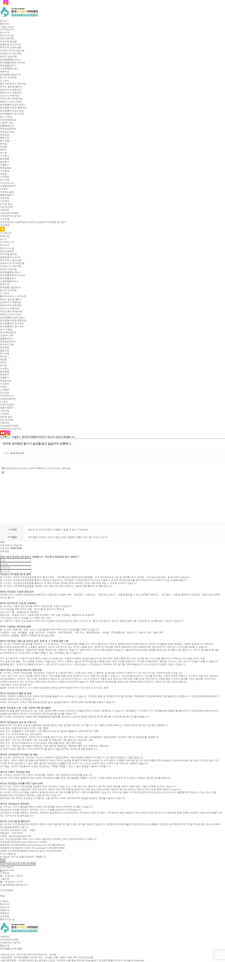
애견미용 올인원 (8, 41)
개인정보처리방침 (9, 213)
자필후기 (4, 164)
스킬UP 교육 (6, 122)
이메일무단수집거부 (10, 216)
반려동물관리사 (8, 65)
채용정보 (4, 913)
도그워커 (4, 80)
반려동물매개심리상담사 (12, 104)
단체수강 (4, 907)
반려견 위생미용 (8, 56)
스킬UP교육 (20, 222)
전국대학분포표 (8, 119)
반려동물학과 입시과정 (12, 110)
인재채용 (4, 916)
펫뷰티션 (4, 71)
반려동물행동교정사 (10, 59)
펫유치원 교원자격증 (10, 47)
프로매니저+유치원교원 (12, 50)
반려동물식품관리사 (10, 74)
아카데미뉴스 (7, 183)
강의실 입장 (6, 204)
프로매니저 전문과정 (10, 53)
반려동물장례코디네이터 (12, 62)
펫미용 (3, 143)
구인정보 (4, 171)
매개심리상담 (7, 131)
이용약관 (4, 210)
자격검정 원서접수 (56, 222)
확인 (2, 860)
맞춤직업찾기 (7, 195)
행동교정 (4, 138)
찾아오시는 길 (7, 919)
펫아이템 (4, 140)
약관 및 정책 (6, 207)
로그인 (3, 20)
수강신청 (4, 219)
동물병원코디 (7, 125)
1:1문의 (4, 189)
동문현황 (4, 159)
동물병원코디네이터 (10, 44)
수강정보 (4, 201)
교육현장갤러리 (8, 186)
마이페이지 (6, 233)
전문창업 (4, 134)
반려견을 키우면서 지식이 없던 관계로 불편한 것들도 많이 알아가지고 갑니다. (68, 537)
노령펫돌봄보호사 (9, 68)
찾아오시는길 (7, 35)
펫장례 (3, 146)
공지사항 (4, 180)
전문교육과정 (7, 38)
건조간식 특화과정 (9, 95)
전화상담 (4, 551)
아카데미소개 (7, 29)
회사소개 (4, 32)
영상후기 (4, 162)
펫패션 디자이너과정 (10, 101)
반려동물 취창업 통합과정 (13, 107)
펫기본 (3, 152)
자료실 (3, 174)
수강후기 (4, 155)
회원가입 (4, 24)
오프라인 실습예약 (37, 222)
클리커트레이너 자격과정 (13, 83)
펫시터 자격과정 (8, 77)
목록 (2, 542)
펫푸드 (3, 150)
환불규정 (4, 945)
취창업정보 (6, 168)
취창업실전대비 (8, 128)
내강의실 (4, 198)
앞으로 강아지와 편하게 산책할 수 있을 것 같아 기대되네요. (58, 529)
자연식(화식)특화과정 (11, 98)
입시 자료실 (6, 116)
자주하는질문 (7, 192)
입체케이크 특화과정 (10, 89)
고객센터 (4, 176)
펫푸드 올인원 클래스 (11, 86)
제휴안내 (4, 910)
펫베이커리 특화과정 (10, 92)
